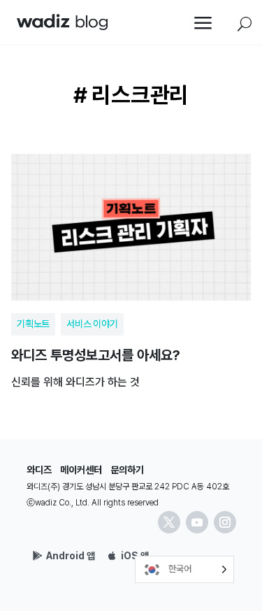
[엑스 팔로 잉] (169, 522)
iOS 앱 (135, 555)
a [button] (203, 24)
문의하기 (127, 469)
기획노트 (33, 323)
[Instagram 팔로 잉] (225, 522)
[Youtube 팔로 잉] (197, 522)
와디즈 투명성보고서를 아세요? (131, 266)
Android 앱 (70, 555)
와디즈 (39, 469)
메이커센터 (81, 469)
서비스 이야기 (92, 323)
